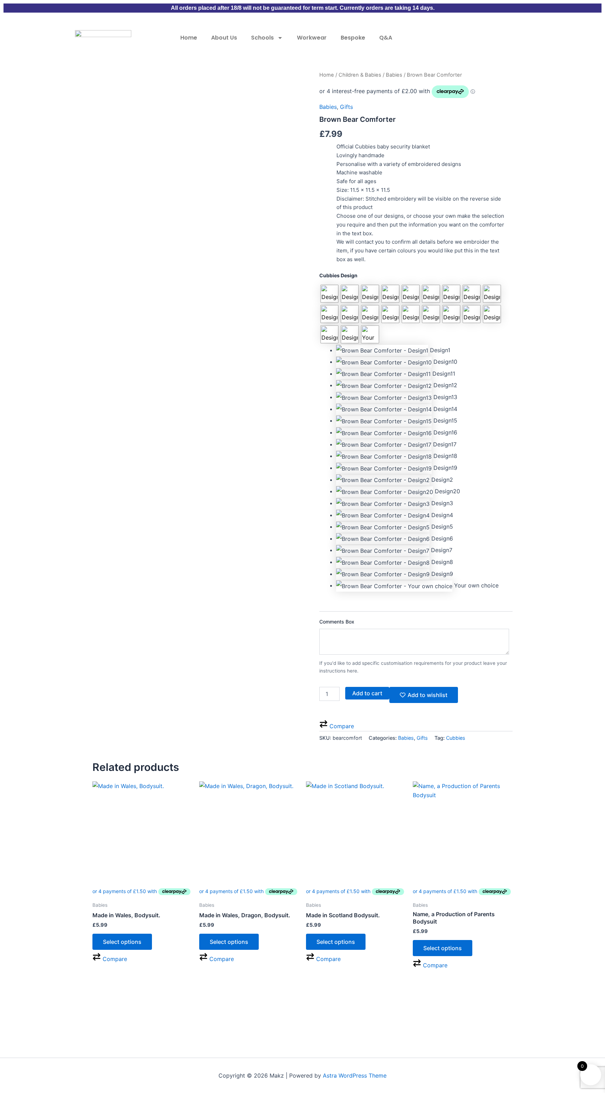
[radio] (329, 293)
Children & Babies (360, 75)
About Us (224, 38)
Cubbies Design (338, 275)
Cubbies (455, 738)
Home (188, 38)
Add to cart (367, 693)
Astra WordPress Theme (355, 1075)
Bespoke (353, 38)
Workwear (312, 38)
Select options (122, 941)
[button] (424, 350)
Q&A (385, 38)
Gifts (346, 106)
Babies (394, 75)
